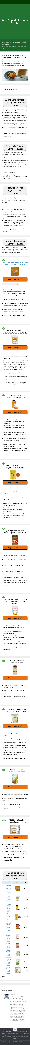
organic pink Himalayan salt (10, 214)
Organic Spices (20, 46)
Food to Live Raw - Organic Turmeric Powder (8, 962)
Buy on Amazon (14, 279)
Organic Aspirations (12, 46)
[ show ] (15, 89)
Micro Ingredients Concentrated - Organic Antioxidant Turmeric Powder (8, 937)
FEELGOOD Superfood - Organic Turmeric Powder (8, 970)
